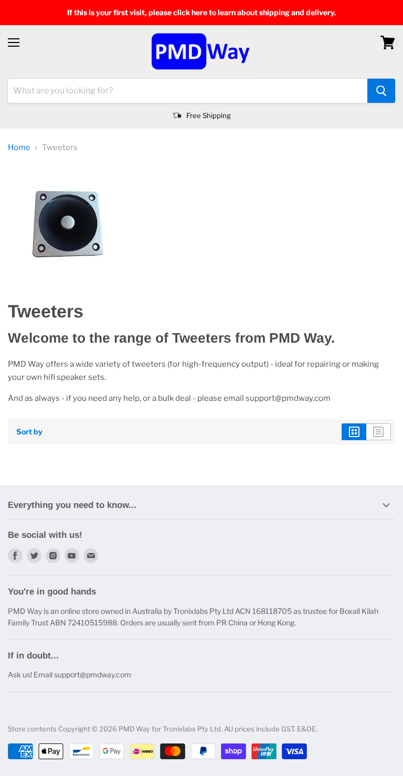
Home (19, 147)
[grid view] (354, 431)
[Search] (381, 91)
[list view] (378, 431)
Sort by (29, 432)
